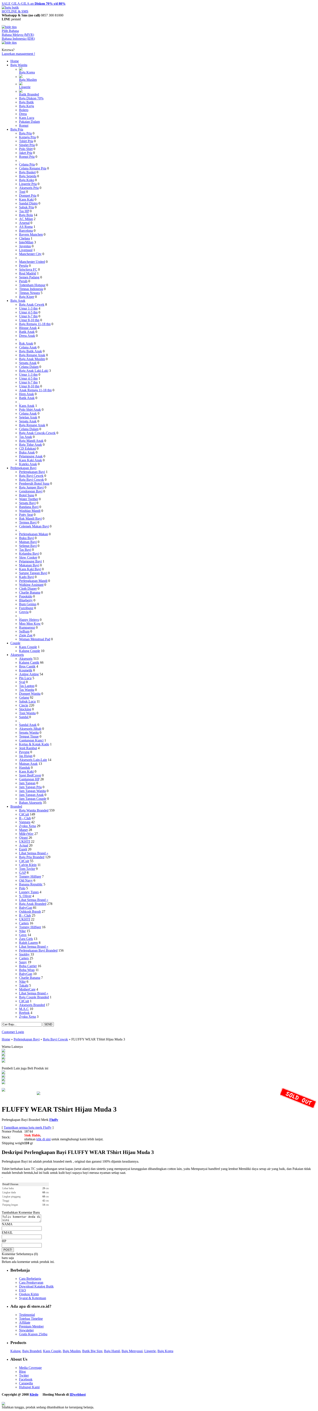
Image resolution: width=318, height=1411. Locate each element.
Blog (22, 1371)
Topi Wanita (27, 713)
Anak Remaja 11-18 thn (35, 390)
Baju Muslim (28, 79)
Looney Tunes (29, 892)
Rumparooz (27, 627)
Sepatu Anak (28, 363)
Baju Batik (26, 102)
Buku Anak (27, 452)
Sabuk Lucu (27, 701)
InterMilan (26, 242)
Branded (16, 806)
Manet (23, 830)
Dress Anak (27, 335)
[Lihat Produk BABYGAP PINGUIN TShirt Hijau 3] (3, 1083)
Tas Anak (25, 437)
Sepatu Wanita (29, 732)
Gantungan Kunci (31, 740)
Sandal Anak (28, 725)
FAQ (22, 1290)
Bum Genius (27, 604)
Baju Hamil (112, 1351)
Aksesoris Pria (29, 188)
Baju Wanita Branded (33, 810)
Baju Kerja (26, 106)
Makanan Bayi (29, 565)
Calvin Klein (28, 865)
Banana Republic (31, 884)
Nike (22, 931)
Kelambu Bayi (29, 553)
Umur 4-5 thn (28, 312)
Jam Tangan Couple (32, 799)
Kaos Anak (26, 405)
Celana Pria (27, 164)
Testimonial (27, 1315)
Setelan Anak (28, 417)
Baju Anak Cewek (31, 304)
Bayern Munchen (31, 234)
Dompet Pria (27, 195)
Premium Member (31, 1326)
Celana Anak (28, 347)
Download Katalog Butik (36, 1286)
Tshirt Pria (26, 141)
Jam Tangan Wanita (32, 791)
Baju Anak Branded (32, 904)
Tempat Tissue (29, 736)
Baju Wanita (18, 65)
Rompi (23, 125)
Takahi (23, 985)
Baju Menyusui (132, 1351)
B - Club (25, 818)
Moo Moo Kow (30, 623)
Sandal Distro (28, 203)
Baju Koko (26, 180)
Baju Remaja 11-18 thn (35, 324)
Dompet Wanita (29, 693)
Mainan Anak (28, 763)
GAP (22, 872)
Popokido (25, 596)
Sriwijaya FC (28, 269)
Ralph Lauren (28, 942)
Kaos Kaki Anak (30, 460)
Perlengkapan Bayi (23, 468)
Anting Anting (29, 674)
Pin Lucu (25, 678)
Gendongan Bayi (30, 491)
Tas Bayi (25, 549)
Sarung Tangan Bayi (33, 573)
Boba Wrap (27, 970)
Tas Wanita (26, 690)
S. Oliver (25, 896)
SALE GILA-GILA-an (34, 3)
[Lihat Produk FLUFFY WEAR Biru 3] (3, 1058)
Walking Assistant (31, 584)
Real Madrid (27, 273)
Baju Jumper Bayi (31, 487)
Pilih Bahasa (10, 31)
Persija (23, 265)
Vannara (24, 822)
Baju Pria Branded (31, 857)
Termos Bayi (28, 522)
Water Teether (28, 499)
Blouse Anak (28, 328)
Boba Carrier (28, 966)
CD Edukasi (27, 448)
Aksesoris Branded (32, 1005)
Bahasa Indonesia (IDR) (18, 38)
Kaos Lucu (26, 118)
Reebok (24, 1013)
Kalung (15, 1351)
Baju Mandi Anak (31, 441)
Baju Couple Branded (34, 997)
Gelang (24, 697)
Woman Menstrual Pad (34, 639)
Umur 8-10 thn (29, 320)
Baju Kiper (26, 297)
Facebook (25, 1379)
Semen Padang (29, 277)
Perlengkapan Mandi (33, 581)
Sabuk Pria (26, 207)
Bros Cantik (27, 666)
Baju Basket (27, 172)
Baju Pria (16, 129)
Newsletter (26, 1330)
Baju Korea (27, 72)
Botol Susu (26, 495)
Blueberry (26, 600)
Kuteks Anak (28, 464)
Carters (24, 923)
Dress (23, 114)
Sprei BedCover (30, 775)
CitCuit (24, 814)
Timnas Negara (29, 293)
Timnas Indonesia (31, 289)
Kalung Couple (29, 651)
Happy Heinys (29, 620)
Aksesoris (17, 655)
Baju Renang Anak (32, 355)
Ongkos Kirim (29, 1294)
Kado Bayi (26, 577)
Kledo (34, 1394)
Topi (22, 191)
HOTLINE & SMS (15, 11)
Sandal (24, 717)
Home (14, 61)
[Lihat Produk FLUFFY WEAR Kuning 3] (3, 1054)
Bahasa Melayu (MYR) (18, 35)
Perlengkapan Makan (33, 534)
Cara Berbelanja (30, 1278)
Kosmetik (25, 670)
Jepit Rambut (28, 748)
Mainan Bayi (28, 542)
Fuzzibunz (26, 608)
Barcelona (26, 230)
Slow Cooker (28, 557)
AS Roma (26, 227)
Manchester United (32, 262)
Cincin (23, 705)
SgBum (24, 631)
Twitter (24, 1375)
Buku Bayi (26, 538)
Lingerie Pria (28, 184)
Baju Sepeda (27, 176)
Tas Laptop (26, 686)
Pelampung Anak (31, 456)
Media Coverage (30, 1367)
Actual (23, 845)
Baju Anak (17, 300)
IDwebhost (78, 1394)
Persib (23, 281)
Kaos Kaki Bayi (30, 569)
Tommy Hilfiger (30, 876)
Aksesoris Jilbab (30, 728)
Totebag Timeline (31, 1318)
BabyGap (25, 907)
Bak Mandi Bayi (30, 518)
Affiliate (24, 1322)
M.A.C (24, 1009)
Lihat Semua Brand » (33, 853)
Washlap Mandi (29, 511)
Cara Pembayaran (31, 1282)
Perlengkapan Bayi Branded (38, 950)
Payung (24, 752)
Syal (22, 682)
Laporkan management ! (18, 54)
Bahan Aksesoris (30, 802)
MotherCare (27, 989)
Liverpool (25, 250)
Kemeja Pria (27, 137)
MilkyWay (26, 834)
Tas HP (24, 211)
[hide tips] (9, 27)
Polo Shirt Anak (30, 409)
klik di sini (43, 1139)
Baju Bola (26, 215)
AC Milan (26, 219)
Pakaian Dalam (29, 121)
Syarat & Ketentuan (32, 1298)
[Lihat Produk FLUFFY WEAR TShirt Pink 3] (3, 1051)
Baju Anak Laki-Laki (33, 370)
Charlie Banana (29, 592)
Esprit (23, 849)
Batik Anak (27, 332)
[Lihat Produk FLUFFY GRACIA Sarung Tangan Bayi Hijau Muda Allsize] (3, 1072)
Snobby (24, 954)
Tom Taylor (27, 869)
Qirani (23, 837)
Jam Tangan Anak (31, 795)
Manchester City (30, 254)
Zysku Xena (27, 826)
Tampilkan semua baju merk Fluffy (27, 1127)
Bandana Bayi (29, 507)
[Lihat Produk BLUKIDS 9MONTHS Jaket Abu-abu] (3, 1076)
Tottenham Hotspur (32, 285)
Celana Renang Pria (32, 168)
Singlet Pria (27, 145)
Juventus (25, 246)
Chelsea (24, 238)
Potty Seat (26, 514)
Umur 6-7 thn (28, 316)
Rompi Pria (27, 156)
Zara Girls (26, 939)
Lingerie (25, 87)
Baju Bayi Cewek (31, 476)
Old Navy (26, 880)
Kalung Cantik (29, 662)
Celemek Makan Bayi (34, 526)
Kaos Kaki (26, 199)
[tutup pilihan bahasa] (9, 42)
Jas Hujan (25, 756)
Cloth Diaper (28, 588)
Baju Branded (31, 1351)
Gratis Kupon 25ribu (33, 1334)
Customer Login (13, 1032)
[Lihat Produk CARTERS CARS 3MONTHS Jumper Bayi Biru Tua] (3, 1079)
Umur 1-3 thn (28, 308)
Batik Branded (29, 94)
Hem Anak (26, 394)
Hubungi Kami (29, 1387)
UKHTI (24, 841)
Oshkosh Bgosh (30, 911)
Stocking (25, 709)
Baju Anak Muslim (32, 359)
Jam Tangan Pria (30, 787)
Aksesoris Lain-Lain (33, 760)
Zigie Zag (25, 635)
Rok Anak (26, 343)
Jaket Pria (25, 153)
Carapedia (26, 1383)
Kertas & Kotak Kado (34, 744)
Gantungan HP (29, 779)
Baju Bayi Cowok (31, 479)
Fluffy (53, 1120)
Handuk (24, 767)
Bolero (23, 110)
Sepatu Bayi (27, 503)
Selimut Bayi (28, 546)
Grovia (24, 612)
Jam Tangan (27, 783)
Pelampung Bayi (30, 561)
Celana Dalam (29, 367)
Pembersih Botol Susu (34, 483)
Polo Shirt (26, 149)
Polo (22, 888)
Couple (15, 643)
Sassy (23, 962)
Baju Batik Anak (30, 351)
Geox (23, 935)
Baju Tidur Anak (30, 444)
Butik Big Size (92, 1351)
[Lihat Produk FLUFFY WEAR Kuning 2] (3, 1061)
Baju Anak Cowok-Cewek (37, 433)
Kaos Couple (28, 647)
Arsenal (24, 223)
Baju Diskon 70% (31, 98)
